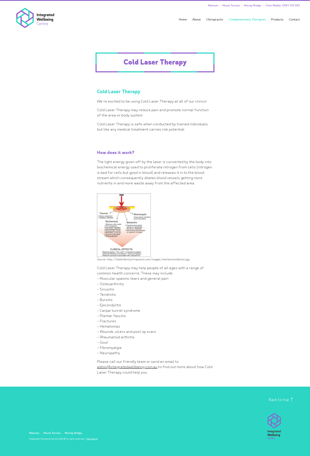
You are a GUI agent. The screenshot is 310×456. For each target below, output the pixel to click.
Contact (294, 19)
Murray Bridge (252, 5)
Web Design (92, 439)
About (196, 19)
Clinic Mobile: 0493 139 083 (283, 5)
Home (183, 19)
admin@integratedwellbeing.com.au (127, 367)
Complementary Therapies (247, 19)
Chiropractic (214, 19)
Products (277, 19)
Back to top (279, 400)
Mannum (213, 5)
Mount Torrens (231, 5)
